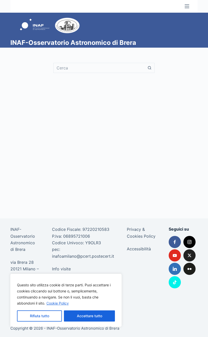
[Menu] (187, 6)
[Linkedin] (175, 269)
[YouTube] (175, 255)
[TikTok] (175, 282)
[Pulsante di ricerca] (150, 68)
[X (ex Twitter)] (189, 255)
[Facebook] (175, 242)
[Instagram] (189, 242)
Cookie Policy (57, 303)
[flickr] (189, 269)
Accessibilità (139, 248)
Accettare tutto (89, 316)
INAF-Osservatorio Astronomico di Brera (73, 42)
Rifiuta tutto (39, 316)
